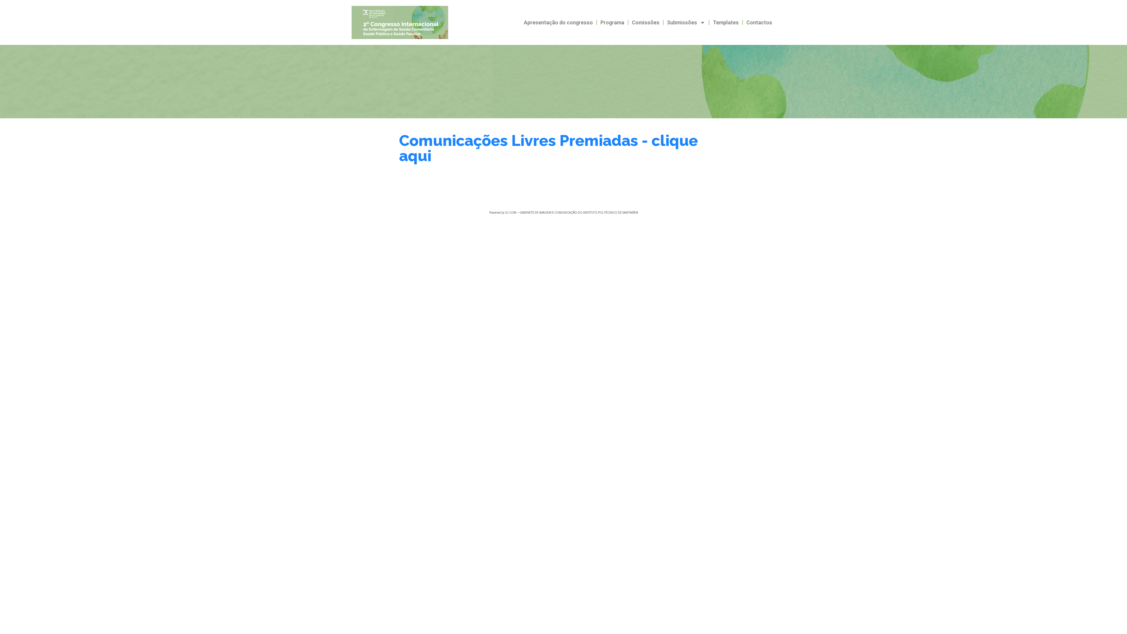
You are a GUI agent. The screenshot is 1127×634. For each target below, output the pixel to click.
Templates (726, 22)
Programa (612, 22)
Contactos (759, 22)
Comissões (645, 22)
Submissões (682, 22)
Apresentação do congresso (558, 22)
